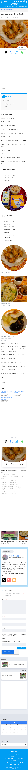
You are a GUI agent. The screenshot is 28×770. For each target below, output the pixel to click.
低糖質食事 (12, 488)
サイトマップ (20, 762)
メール (4, 622)
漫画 (22, 758)
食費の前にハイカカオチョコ (9, 493)
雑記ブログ (14, 6)
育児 (19, 758)
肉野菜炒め (19, 488)
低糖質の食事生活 (14, 484)
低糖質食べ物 (5, 488)
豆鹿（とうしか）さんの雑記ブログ (14, 2)
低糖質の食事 (5, 484)
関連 (6, 106)
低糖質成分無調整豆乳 (7, 486)
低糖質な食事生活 (14, 482)
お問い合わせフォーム (10, 762)
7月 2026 (14, 722)
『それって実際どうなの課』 (9, 474)
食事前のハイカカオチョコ (8, 491)
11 (21, 727)
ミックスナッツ (6, 480)
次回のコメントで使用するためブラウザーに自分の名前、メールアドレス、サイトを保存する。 (14, 635)
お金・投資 (7, 758)
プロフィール (8, 6)
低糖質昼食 (17, 486)
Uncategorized (14, 760)
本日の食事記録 (7, 100)
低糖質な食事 (11, 470)
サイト (3, 628)
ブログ (15, 758)
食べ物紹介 (23, 470)
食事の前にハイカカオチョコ (9, 490)
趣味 (12, 758)
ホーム (2, 6)
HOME (15, 751)
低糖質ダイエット (15, 480)
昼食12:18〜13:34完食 (9, 103)
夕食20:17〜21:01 (9, 104)
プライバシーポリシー (14, 764)
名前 (3, 616)
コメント (4, 599)
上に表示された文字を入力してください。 (12, 641)
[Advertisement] (14, 71)
